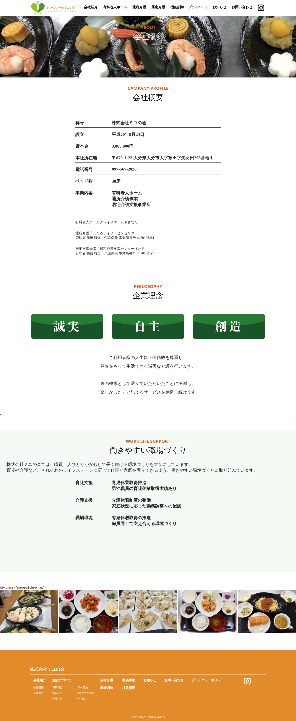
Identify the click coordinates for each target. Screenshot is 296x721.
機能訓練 (177, 7)
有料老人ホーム (115, 7)
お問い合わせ (242, 7)
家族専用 (128, 680)
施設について (62, 680)
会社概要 (38, 687)
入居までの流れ (85, 693)
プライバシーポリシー (208, 680)
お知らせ (219, 7)
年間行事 (57, 698)
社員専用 (128, 688)
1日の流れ (82, 687)
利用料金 (57, 687)
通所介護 (139, 7)
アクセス (81, 698)
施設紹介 (57, 693)
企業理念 (38, 693)
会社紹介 (91, 7)
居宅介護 (158, 7)
